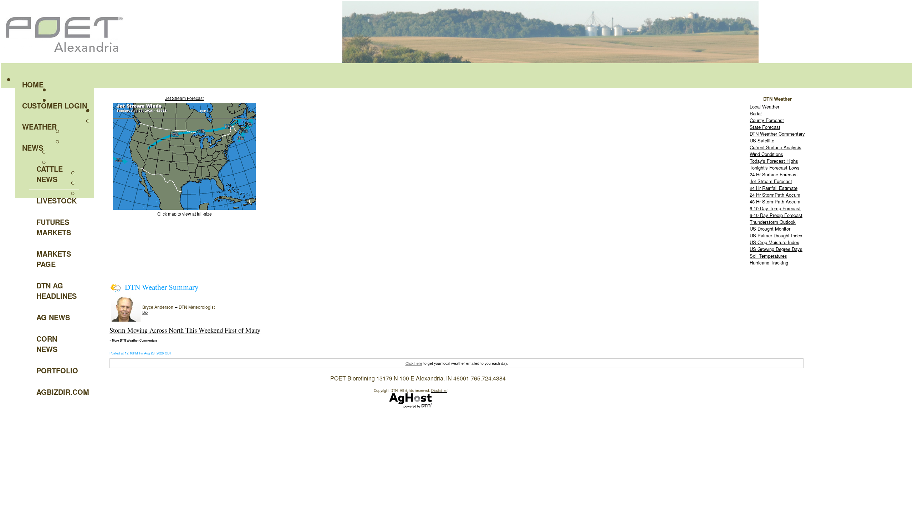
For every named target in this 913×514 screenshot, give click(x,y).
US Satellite (762, 140)
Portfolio (57, 370)
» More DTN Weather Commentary (133, 340)
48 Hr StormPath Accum (775, 201)
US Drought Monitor (770, 228)
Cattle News (49, 173)
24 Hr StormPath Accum (775, 194)
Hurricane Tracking (769, 262)
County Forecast (767, 120)
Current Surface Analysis (775, 147)
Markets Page (53, 258)
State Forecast (765, 127)
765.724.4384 (488, 378)
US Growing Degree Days (776, 249)
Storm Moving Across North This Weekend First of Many (184, 330)
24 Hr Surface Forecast (774, 174)
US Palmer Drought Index (776, 235)
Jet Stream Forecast (184, 98)
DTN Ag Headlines (56, 290)
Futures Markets (53, 227)
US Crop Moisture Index (774, 242)
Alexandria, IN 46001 (442, 378)
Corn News (46, 343)
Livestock (56, 200)
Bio (145, 312)
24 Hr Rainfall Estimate (773, 188)
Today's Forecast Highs (774, 160)
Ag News (53, 317)
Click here (414, 363)
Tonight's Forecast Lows (775, 167)
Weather (39, 126)
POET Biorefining (352, 378)
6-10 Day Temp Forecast (775, 208)
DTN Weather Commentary (777, 133)
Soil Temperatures (768, 255)
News (32, 147)
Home (33, 84)
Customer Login (54, 105)
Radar (756, 113)
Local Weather (764, 106)
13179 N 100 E (395, 378)
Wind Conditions (766, 154)
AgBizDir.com (57, 392)
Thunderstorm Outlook (773, 221)
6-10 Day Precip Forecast (776, 215)
